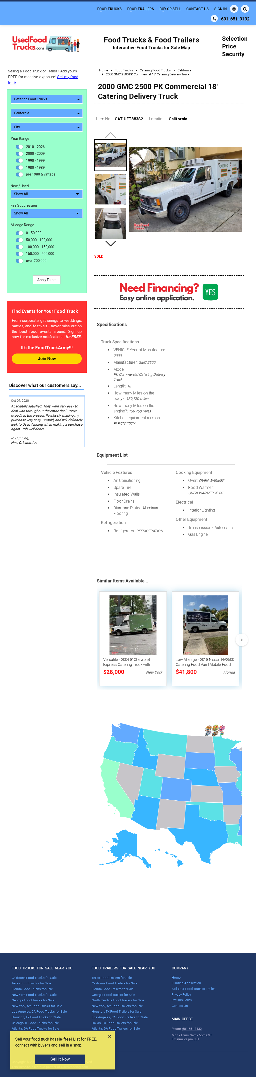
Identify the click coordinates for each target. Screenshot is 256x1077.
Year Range (20, 139)
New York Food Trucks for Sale (34, 995)
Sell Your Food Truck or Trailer (193, 989)
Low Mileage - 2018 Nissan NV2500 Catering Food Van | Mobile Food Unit (205, 664)
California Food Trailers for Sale (114, 983)
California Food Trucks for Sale (34, 978)
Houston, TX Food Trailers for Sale (116, 1011)
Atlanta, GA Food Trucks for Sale (35, 1028)
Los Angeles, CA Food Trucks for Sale (39, 1011)
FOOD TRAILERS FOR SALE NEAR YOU (123, 968)
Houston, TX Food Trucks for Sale (36, 1017)
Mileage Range (22, 225)
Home (176, 977)
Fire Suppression (24, 205)
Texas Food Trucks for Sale (31, 983)
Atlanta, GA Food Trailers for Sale (116, 1028)
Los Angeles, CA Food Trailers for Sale (120, 1017)
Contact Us (197, 9)
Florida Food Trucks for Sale (32, 989)
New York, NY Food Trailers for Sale (117, 1006)
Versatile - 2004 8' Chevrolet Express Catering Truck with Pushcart (126, 664)
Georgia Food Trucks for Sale (33, 1000)
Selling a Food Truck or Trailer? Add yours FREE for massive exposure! (43, 77)
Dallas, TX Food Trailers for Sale (115, 1023)
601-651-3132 (192, 1029)
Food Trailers (140, 9)
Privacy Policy (181, 994)
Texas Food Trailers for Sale (112, 978)
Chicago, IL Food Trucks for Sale (35, 1023)
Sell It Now (60, 1059)
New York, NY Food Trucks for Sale (37, 1006)
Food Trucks (109, 9)
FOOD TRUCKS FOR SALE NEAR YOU (42, 968)
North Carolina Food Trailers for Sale (118, 1000)
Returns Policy (182, 1000)
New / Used (20, 186)
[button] (110, 243)
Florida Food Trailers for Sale (113, 989)
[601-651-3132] (214, 18)
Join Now (47, 358)
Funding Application (186, 983)
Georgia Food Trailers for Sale (113, 995)
